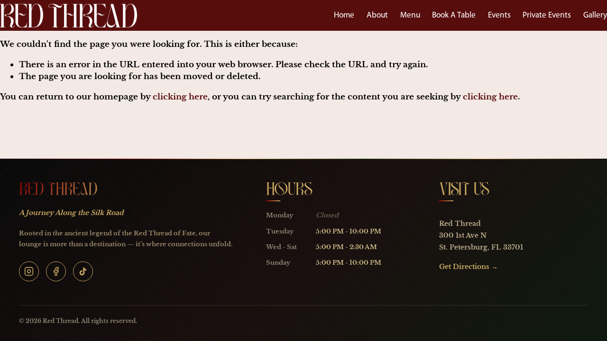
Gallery (595, 15)
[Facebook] (56, 271)
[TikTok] (83, 271)
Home (344, 15)
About (377, 15)
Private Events (547, 15)
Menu (410, 15)
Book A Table (454, 15)
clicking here (180, 96)
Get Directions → (468, 266)
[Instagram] (29, 271)
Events (499, 15)
